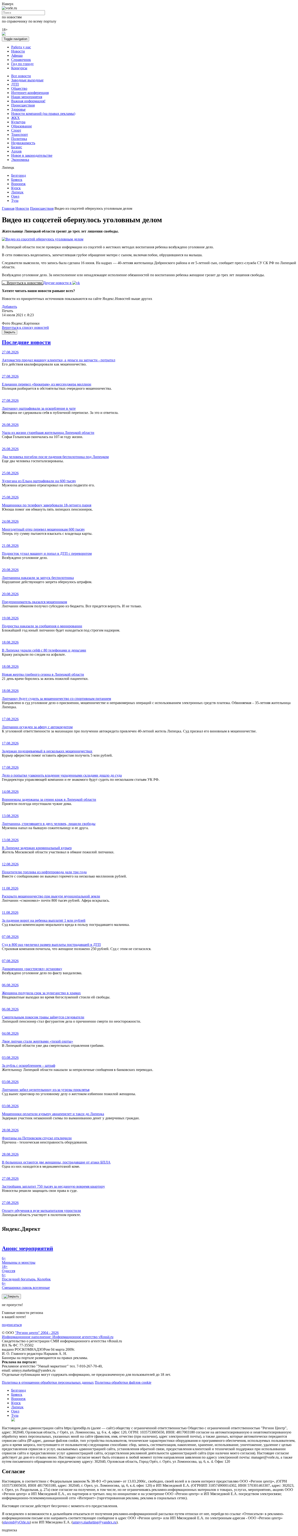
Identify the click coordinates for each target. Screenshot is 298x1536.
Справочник (21, 60)
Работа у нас (21, 47)
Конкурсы (19, 68)
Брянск (16, 180)
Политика (19, 139)
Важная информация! (28, 101)
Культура (18, 122)
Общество (19, 88)
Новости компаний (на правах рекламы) (43, 114)
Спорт (16, 130)
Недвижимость (23, 143)
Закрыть (9, 332)
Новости (18, 51)
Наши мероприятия (26, 97)
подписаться (12, 1325)
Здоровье (18, 109)
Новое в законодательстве (31, 155)
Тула (14, 201)
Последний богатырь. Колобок (26, 1277)
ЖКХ (15, 118)
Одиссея (8, 1269)
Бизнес (16, 147)
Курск (16, 188)
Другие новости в (57, 283)
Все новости (21, 76)
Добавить (9, 307)
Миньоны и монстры (18, 1260)
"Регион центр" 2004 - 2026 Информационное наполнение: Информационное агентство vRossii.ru (57, 1335)
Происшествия (23, 105)
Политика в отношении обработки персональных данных (48, 1382)
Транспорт (19, 134)
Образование (21, 126)
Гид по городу (22, 64)
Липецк (17, 192)
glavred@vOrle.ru (16, 1522)
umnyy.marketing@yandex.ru (94, 1522)
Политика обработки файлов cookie (123, 1382)
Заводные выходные (27, 80)
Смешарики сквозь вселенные (26, 1285)
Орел (15, 196)
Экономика (20, 160)
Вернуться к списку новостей (25, 327)
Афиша (17, 55)
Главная (8, 208)
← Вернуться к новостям (22, 283)
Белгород (18, 175)
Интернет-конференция (30, 93)
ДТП (15, 84)
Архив (16, 151)
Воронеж (18, 184)
